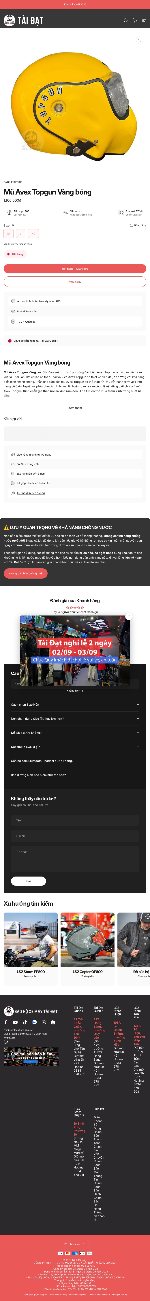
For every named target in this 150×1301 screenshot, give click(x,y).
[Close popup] (129, 616)
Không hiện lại (75, 690)
